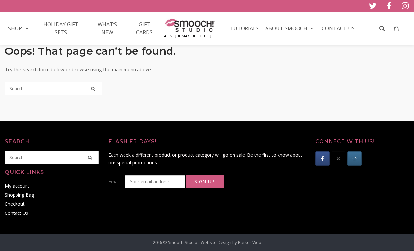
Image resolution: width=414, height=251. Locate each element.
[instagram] (405, 6)
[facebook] (389, 6)
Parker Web (249, 242)
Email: (115, 182)
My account (17, 186)
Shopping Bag (19, 195)
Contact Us (16, 213)
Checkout (15, 204)
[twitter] (373, 6)
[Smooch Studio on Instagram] (354, 158)
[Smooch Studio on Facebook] (322, 158)
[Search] (93, 88)
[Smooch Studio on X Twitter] (338, 158)
